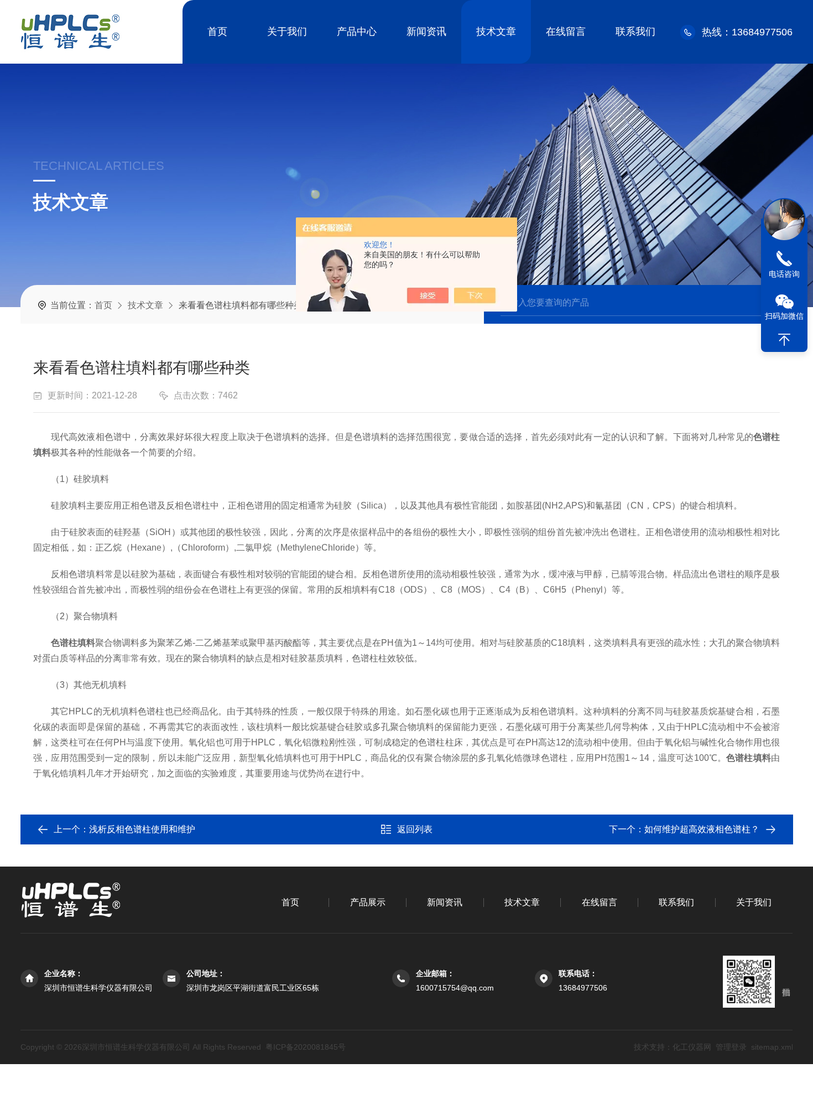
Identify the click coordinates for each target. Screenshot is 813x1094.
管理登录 (730, 1047)
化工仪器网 (691, 1047)
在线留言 (566, 31)
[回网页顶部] (784, 340)
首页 (217, 31)
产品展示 (367, 902)
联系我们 (635, 31)
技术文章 (496, 31)
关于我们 (287, 31)
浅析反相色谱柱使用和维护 (142, 829)
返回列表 (414, 829)
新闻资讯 (426, 31)
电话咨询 (784, 273)
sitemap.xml (772, 1047)
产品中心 (357, 31)
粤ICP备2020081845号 (305, 1047)
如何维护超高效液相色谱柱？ (701, 829)
